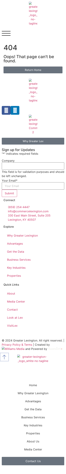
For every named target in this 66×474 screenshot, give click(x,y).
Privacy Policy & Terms (17, 344)
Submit (9, 193)
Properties (14, 275)
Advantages (15, 243)
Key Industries (16, 267)
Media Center (16, 301)
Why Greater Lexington (22, 235)
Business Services (19, 259)
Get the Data (15, 251)
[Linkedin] (15, 110)
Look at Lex (15, 317)
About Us (33, 441)
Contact (12, 309)
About (11, 293)
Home (33, 385)
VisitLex (12, 325)
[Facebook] (6, 110)
